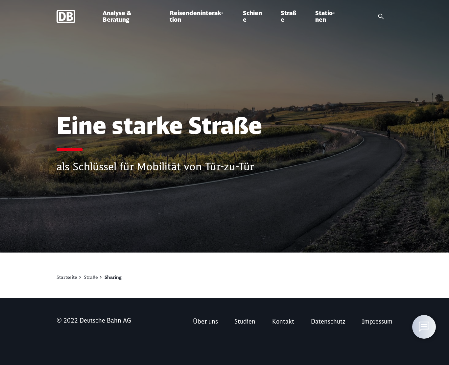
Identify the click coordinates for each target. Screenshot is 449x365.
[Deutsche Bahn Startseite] (80, 16)
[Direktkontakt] (424, 327)
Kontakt (283, 321)
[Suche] (381, 16)
